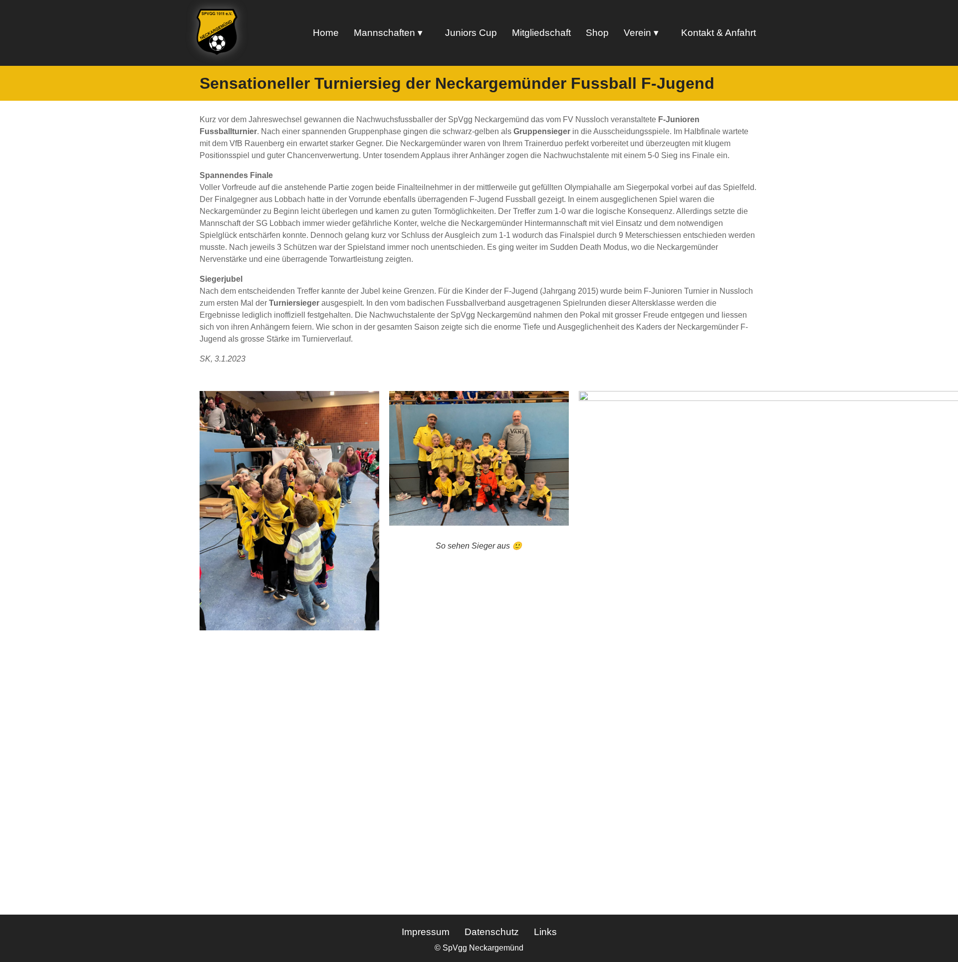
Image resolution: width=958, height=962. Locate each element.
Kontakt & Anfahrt (718, 32)
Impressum (426, 932)
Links (545, 932)
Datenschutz (492, 932)
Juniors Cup (471, 32)
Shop (597, 32)
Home (326, 32)
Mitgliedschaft (541, 32)
